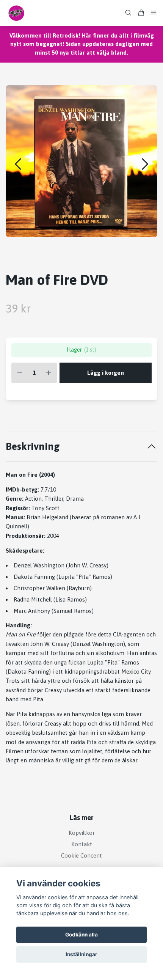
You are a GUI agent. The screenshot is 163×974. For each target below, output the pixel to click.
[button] (145, 164)
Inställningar (81, 954)
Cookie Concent (81, 855)
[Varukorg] (141, 12)
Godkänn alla (81, 935)
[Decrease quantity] (20, 373)
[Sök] (128, 12)
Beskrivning (33, 446)
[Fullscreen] (81, 161)
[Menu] (153, 12)
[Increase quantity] (48, 373)
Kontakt (81, 844)
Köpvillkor (82, 832)
